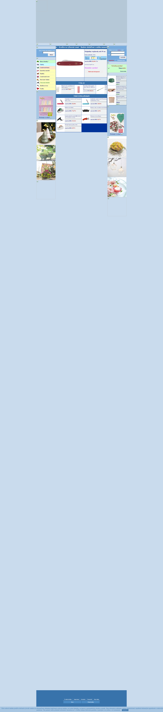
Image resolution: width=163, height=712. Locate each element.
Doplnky (42, 73)
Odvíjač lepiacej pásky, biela (71, 124)
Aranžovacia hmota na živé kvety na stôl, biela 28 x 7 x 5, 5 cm (121, 88)
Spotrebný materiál (44, 70)
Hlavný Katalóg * (44, 61)
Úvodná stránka (68, 699)
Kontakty (83, 699)
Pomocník (89, 699)
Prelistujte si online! (44, 117)
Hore (72, 702)
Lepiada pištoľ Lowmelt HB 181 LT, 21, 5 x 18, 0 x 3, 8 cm (73, 116)
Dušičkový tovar (44, 85)
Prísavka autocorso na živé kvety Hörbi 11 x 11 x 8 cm (121, 78)
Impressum (76, 699)
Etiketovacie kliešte (69, 107)
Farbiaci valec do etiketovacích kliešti (98, 107)
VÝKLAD (81, 83)
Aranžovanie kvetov (45, 76)
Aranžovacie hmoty (44, 67)
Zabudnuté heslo (121, 60)
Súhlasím (125, 710)
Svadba (42, 88)
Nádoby (42, 64)
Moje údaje (96, 699)
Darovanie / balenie (44, 79)
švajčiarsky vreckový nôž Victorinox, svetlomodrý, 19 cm (98, 99)
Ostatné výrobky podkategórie (82, 96)
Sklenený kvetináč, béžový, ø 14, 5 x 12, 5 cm (121, 98)
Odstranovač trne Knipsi (95, 116)
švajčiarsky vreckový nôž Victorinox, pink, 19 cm (73, 99)
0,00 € (124, 68)
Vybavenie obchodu (45, 82)
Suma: (121, 68)
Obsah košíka (123, 71)
